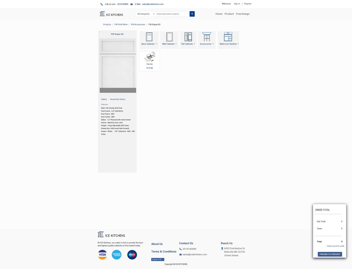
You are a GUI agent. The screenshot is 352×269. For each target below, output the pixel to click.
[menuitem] (219, 14)
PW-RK (150, 64)
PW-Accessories (138, 24)
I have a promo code (335, 246)
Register (248, 3)
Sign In (237, 3)
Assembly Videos (117, 99)
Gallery (104, 99)
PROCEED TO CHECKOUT (330, 254)
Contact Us (186, 243)
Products (107, 24)
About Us (157, 244)
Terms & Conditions (163, 251)
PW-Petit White (121, 24)
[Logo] (111, 234)
